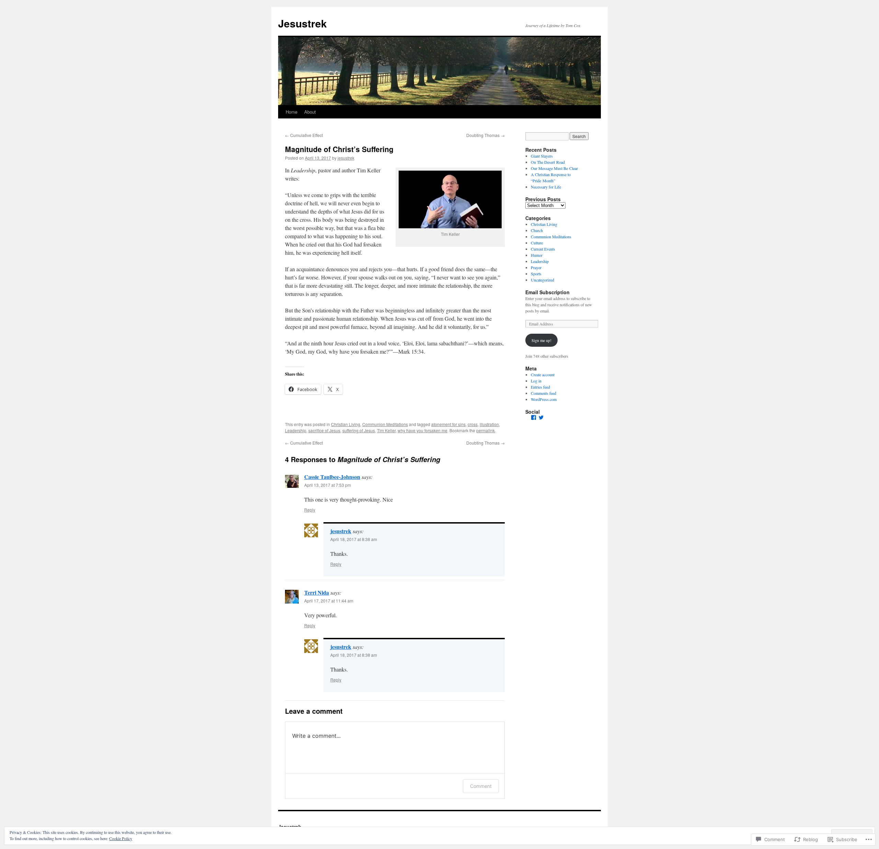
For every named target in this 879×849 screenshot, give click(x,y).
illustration (489, 424)
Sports (536, 273)
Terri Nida (316, 592)
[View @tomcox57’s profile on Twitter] (541, 417)
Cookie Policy (120, 838)
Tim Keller (386, 430)
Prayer (536, 267)
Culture (537, 242)
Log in (536, 380)
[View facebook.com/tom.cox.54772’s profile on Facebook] (533, 417)
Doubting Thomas (485, 135)
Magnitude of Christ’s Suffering (339, 149)
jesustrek (346, 158)
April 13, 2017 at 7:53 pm (327, 485)
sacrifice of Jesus (324, 430)
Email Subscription (547, 292)
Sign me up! (541, 340)
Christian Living (345, 424)
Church (537, 230)
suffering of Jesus (358, 430)
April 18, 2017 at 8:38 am (353, 539)
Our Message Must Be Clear (554, 168)
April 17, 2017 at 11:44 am (328, 601)
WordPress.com (544, 399)
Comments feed (543, 393)
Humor (537, 255)
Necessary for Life (546, 187)
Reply (309, 510)
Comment (481, 786)
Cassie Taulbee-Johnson (332, 477)
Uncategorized (542, 280)
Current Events (543, 249)
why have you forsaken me (422, 430)
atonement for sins (448, 424)
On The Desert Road (548, 162)
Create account (543, 374)
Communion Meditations (385, 424)
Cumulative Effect (304, 135)
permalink (485, 430)
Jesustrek (302, 23)
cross (473, 424)
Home (291, 111)
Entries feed (540, 387)
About (310, 111)
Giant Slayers (542, 156)
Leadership (295, 430)
